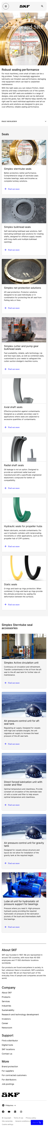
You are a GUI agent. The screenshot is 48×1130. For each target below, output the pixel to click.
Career (5, 1023)
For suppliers (8, 1071)
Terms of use (18, 1118)
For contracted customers (14, 1075)
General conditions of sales (25, 1121)
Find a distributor (10, 1040)
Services (6, 1001)
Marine (21, 15)
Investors (6, 1019)
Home (4, 15)
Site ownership (7, 1121)
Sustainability (8, 1010)
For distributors (9, 1079)
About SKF (7, 992)
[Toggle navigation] (6, 6)
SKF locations (8, 1049)
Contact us (7, 1054)
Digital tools (7, 1045)
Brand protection (10, 1066)
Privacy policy (31, 1118)
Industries (12, 15)
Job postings (8, 1084)
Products (6, 997)
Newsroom (7, 1027)
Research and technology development (20, 1014)
